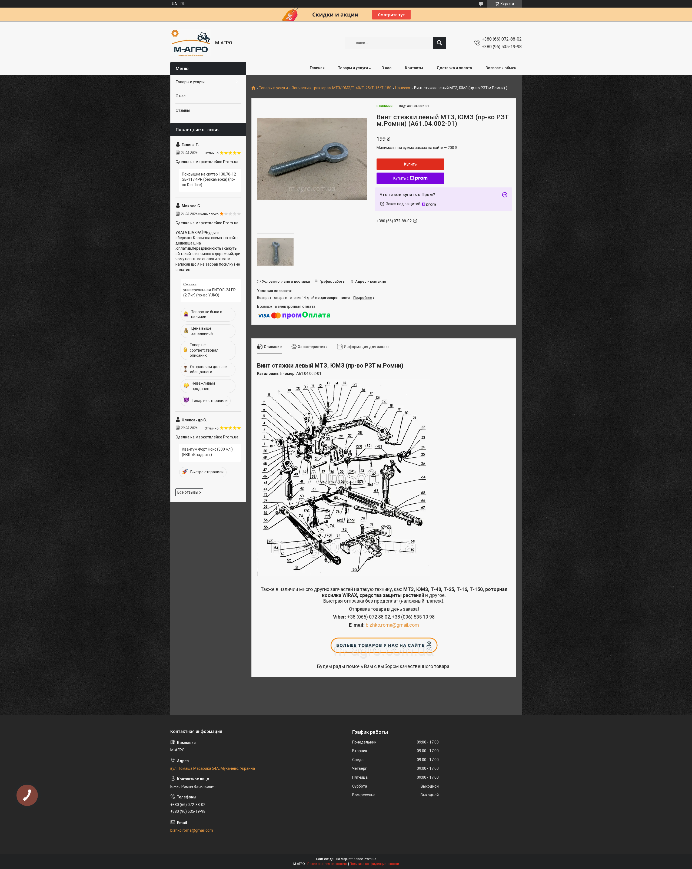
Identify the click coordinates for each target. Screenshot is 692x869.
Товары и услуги (353, 68)
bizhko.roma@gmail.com (392, 625)
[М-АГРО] (190, 42)
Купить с (401, 178)
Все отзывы (187, 492)
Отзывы (183, 110)
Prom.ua (370, 859)
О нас (386, 68)
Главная (317, 68)
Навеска (402, 88)
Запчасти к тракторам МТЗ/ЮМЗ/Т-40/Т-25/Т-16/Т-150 (341, 88)
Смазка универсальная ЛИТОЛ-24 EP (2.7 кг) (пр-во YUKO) (209, 289)
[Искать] (439, 43)
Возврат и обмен (500, 68)
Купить (410, 164)
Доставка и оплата (454, 68)
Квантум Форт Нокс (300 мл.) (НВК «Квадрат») (207, 452)
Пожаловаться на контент (327, 864)
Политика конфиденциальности (374, 864)
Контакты (414, 68)
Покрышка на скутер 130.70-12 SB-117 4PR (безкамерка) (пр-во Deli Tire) (209, 179)
